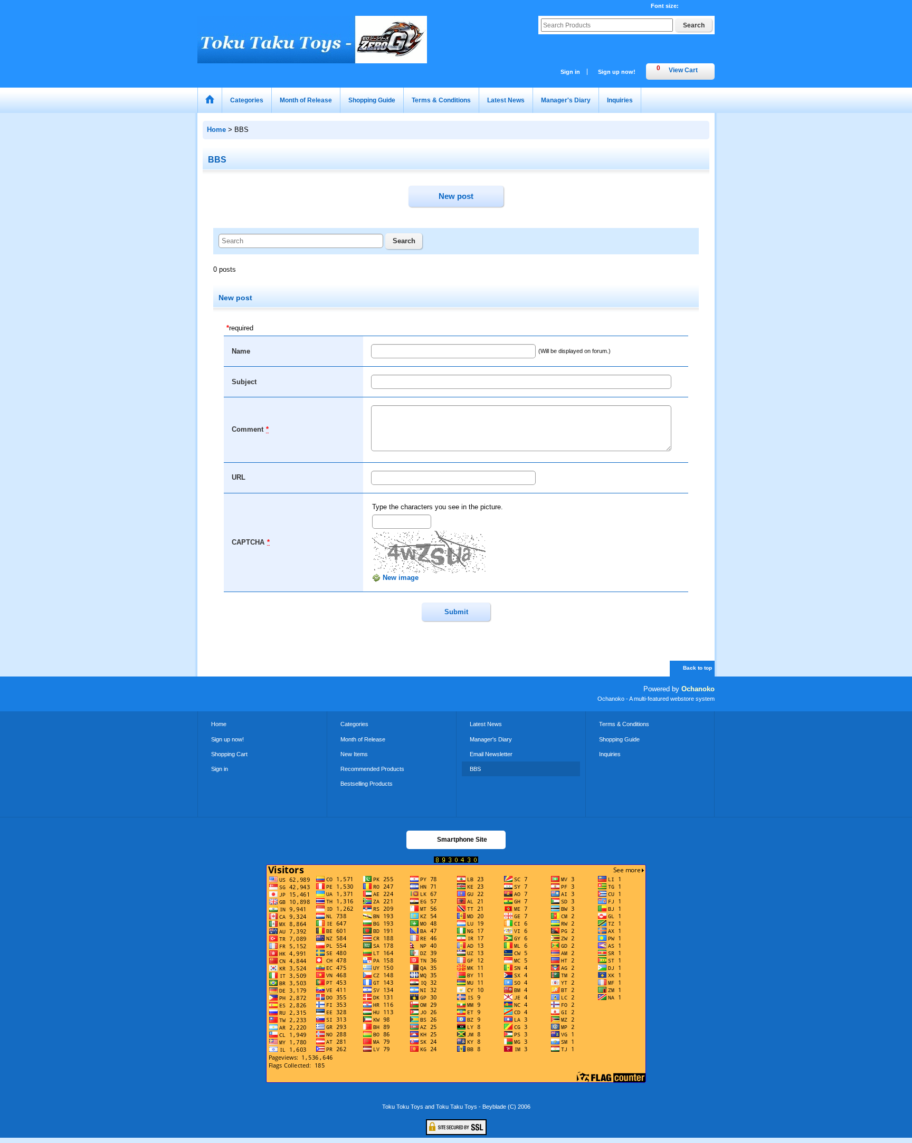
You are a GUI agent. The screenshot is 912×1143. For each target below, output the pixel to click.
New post (456, 196)
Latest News (486, 724)
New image (400, 578)
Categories (354, 724)
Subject (244, 382)
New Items (354, 754)
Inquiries (610, 754)
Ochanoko (698, 689)
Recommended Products (372, 769)
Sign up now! (616, 72)
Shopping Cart (229, 754)
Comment (247, 429)
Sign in (570, 72)
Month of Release (362, 739)
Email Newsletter (491, 754)
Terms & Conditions (624, 724)
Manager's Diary (491, 739)
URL (238, 477)
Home (218, 724)
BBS (475, 769)
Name (241, 351)
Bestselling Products (366, 783)
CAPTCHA (248, 542)
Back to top (697, 668)
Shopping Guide (619, 739)
